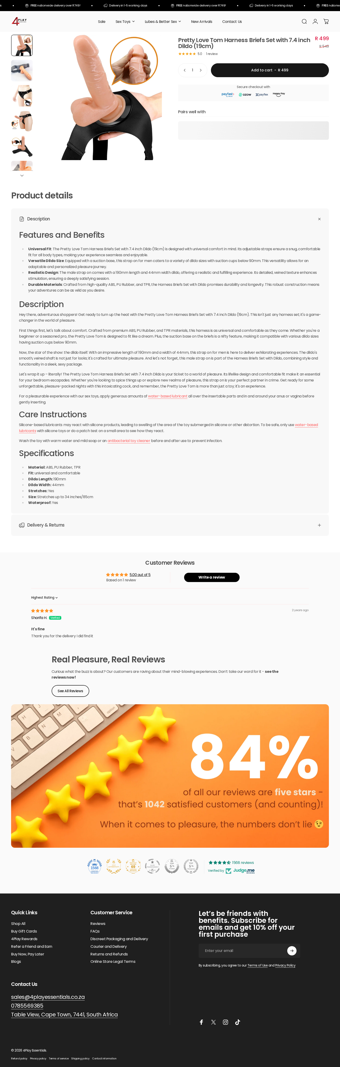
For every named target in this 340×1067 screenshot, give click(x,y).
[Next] (149, 106)
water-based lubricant (167, 396)
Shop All (18, 923)
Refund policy (19, 1058)
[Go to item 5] (22, 146)
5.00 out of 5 (140, 574)
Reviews (97, 923)
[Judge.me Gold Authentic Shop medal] (113, 866)
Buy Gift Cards (24, 931)
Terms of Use (257, 965)
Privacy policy (38, 1058)
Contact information (104, 1058)
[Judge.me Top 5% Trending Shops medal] (191, 866)
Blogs (16, 961)
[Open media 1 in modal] (99, 97)
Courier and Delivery (108, 946)
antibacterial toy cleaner (129, 440)
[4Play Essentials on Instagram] (225, 1022)
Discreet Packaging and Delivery (119, 939)
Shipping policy (80, 1058)
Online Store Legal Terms (112, 961)
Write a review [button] (211, 577)
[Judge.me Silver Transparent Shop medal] (152, 866)
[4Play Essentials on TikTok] (237, 1022)
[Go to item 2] (22, 70)
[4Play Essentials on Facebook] (201, 1022)
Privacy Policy (285, 965)
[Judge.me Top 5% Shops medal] (171, 866)
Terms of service (58, 1058)
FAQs (94, 931)
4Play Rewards (24, 939)
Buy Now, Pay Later (27, 954)
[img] (42, 610)
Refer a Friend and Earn (31, 946)
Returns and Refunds (109, 954)
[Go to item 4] (22, 121)
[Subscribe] (292, 950)
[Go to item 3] (22, 96)
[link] (64, 1014)
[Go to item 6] (22, 171)
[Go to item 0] (22, 45)
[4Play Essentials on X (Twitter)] (213, 1022)
